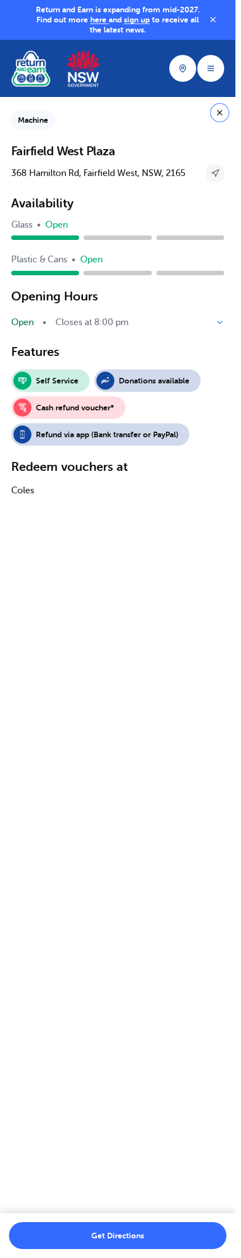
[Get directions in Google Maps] (215, 173)
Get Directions (117, 1235)
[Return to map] (220, 113)
